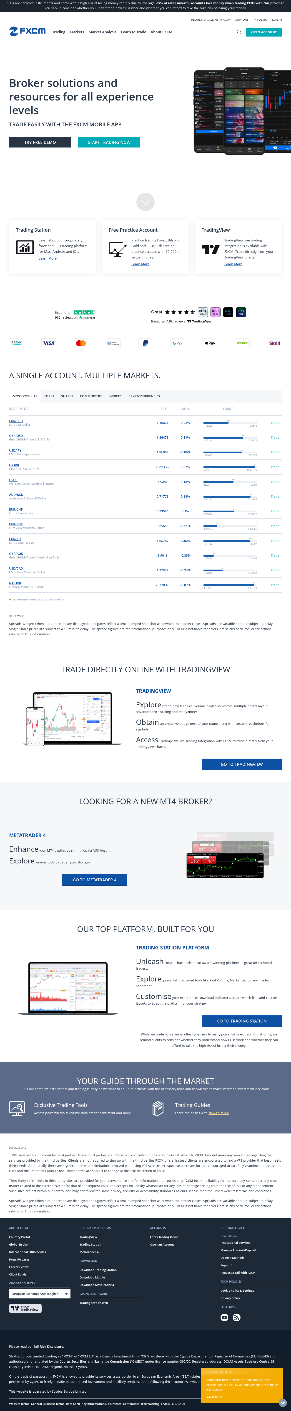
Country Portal (19, 1237)
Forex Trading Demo (164, 1237)
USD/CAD (16, 568)
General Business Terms (47, 1404)
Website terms (19, 1404)
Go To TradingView (242, 764)
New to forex (218, 1113)
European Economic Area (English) (35, 1294)
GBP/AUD (16, 553)
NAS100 (15, 583)
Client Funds (17, 1274)
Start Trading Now (109, 142)
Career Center (19, 1267)
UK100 (14, 465)
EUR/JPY (15, 539)
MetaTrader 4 (89, 1252)
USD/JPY (15, 450)
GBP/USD (16, 435)
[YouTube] (224, 1317)
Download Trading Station (98, 1270)
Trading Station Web (94, 1303)
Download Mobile (92, 1277)
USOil (13, 480)
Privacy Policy (230, 1298)
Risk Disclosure (51, 1346)
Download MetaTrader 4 (97, 1285)
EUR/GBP (16, 524)
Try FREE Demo (40, 142)
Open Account (264, 32)
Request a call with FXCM (211, 19)
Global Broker (19, 1244)
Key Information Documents (101, 1404)
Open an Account (162, 1244)
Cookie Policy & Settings (237, 1290)
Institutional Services (235, 1243)
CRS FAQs (178, 1404)
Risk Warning (150, 1404)
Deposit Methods (232, 1258)
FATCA (165, 1404)
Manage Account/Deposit (238, 1250)
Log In (277, 19)
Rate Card (73, 1404)
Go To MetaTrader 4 (94, 879)
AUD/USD (16, 494)
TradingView (88, 1237)
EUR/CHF (16, 509)
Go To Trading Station (242, 1021)
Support (241, 19)
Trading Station (90, 1244)
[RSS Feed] (237, 1317)
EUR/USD (16, 421)
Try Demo (260, 19)
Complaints (131, 1404)
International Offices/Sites (27, 1252)
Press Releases (19, 1259)
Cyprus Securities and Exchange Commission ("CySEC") (102, 1361)
